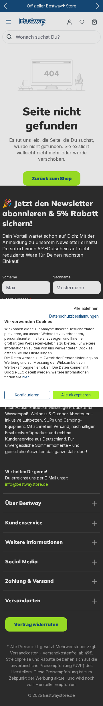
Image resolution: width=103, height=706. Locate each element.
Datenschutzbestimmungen (74, 316)
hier (25, 377)
